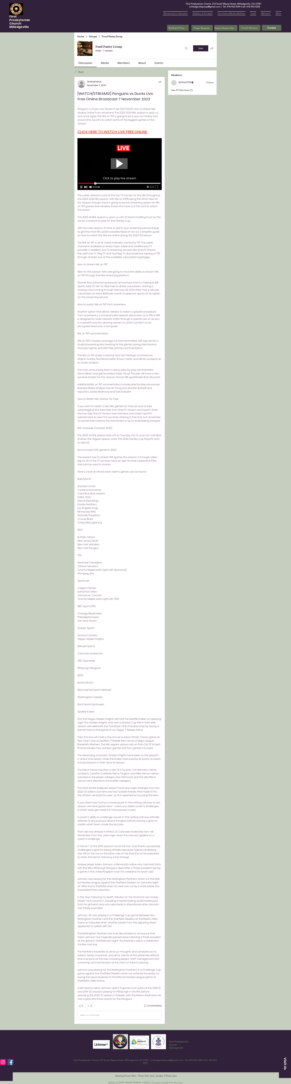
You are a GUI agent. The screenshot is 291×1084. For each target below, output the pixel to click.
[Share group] (212, 48)
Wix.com (178, 1082)
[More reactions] (90, 1006)
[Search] (186, 48)
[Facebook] (10, 1062)
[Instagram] (3, 1062)
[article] (119, 550)
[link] (85, 63)
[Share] (160, 82)
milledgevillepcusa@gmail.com (205, 6)
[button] (202, 28)
